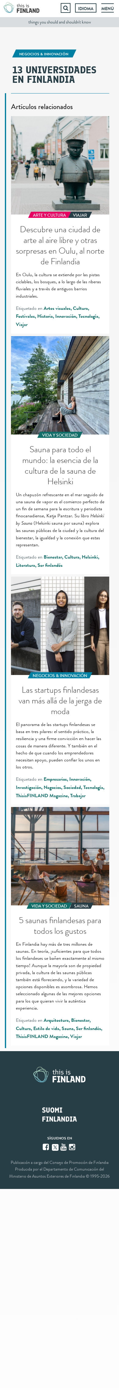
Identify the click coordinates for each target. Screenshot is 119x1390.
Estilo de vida (46, 1028)
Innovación (65, 316)
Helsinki (90, 557)
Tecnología (88, 316)
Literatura (25, 565)
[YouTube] (64, 1147)
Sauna (68, 1028)
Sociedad (72, 787)
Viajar (21, 324)
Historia (45, 316)
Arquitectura (56, 1020)
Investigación (28, 787)
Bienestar (53, 557)
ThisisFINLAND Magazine (42, 795)
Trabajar (77, 795)
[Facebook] (46, 1147)
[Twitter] (55, 1147)
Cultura (80, 308)
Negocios (52, 787)
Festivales (25, 316)
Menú (107, 9)
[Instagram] (72, 1147)
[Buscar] (65, 8)
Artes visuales (57, 308)
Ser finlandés (50, 565)
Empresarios (55, 779)
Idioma (85, 9)
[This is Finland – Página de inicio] (21, 8)
